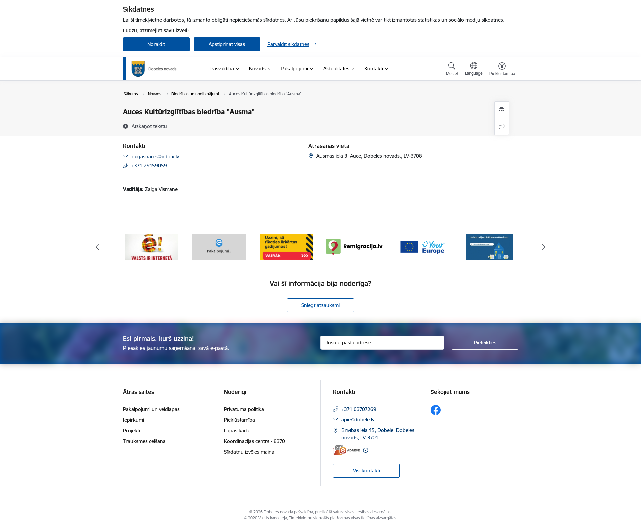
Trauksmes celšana (144, 441)
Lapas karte (237, 430)
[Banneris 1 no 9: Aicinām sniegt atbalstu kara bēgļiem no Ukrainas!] (489, 246)
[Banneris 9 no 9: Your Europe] (422, 246)
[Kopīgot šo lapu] (502, 126)
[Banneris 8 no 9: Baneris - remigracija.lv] (354, 246)
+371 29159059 (149, 165)
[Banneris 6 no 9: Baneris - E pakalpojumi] (219, 246)
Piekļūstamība (239, 420)
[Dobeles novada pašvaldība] (154, 69)
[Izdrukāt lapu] (502, 110)
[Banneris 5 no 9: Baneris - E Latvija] (151, 246)
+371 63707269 (358, 409)
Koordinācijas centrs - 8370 (254, 441)
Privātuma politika (244, 409)
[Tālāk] (543, 247)
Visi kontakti (366, 470)
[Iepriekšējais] (97, 247)
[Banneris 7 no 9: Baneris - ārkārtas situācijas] (286, 246)
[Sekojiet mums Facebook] (436, 410)
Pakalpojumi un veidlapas (151, 409)
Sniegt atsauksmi (320, 305)
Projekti (131, 430)
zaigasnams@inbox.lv (155, 156)
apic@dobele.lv (357, 419)
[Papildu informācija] (365, 450)
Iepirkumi (133, 420)
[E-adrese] (346, 450)
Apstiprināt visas (227, 44)
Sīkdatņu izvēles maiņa (249, 452)
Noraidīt (156, 44)
